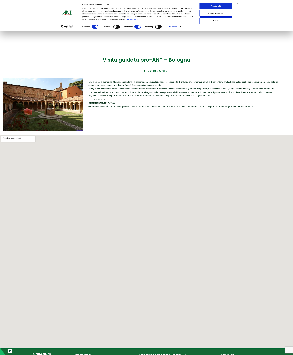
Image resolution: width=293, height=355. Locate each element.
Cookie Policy (132, 19)
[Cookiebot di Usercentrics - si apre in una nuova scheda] (67, 27)
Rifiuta (215, 21)
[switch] (116, 27)
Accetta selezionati (215, 13)
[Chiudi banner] (237, 3)
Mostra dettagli (172, 27)
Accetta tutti (216, 6)
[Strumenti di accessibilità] (10, 351)
